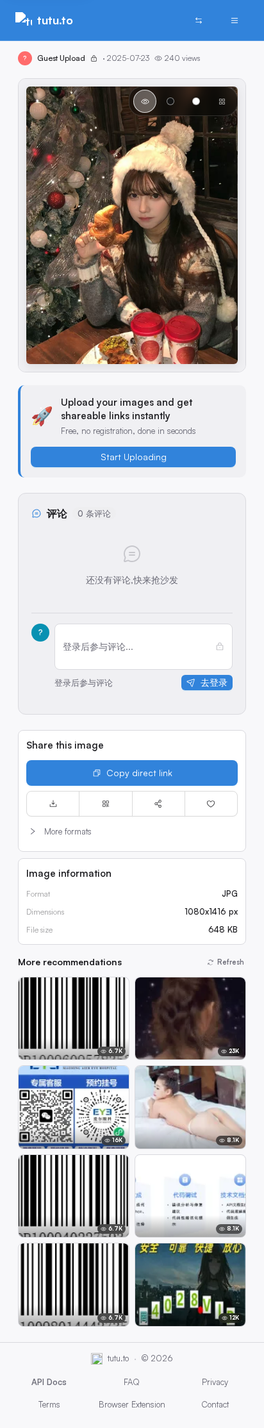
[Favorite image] (211, 804)
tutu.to (55, 20)
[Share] (158, 804)
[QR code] (105, 804)
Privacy (215, 1382)
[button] (132, 831)
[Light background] (196, 101)
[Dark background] (170, 101)
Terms (49, 1404)
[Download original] (52, 804)
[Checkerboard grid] (221, 101)
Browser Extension (132, 1404)
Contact (215, 1404)
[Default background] (144, 101)
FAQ (132, 1382)
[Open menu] (234, 20)
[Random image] (199, 20)
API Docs (49, 1382)
